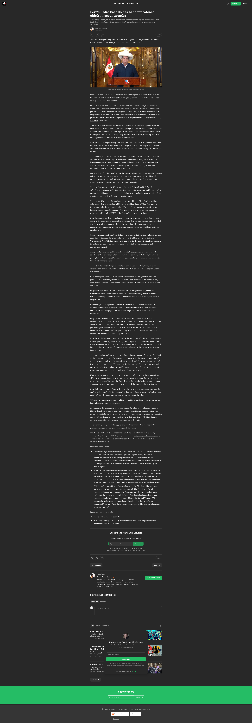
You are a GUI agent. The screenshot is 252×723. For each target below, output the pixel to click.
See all (94, 680)
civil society (95, 358)
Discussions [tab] (105, 626)
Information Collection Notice (125, 665)
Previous (97, 565)
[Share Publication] (228, 4)
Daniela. (103, 671)
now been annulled (153, 221)
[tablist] (98, 601)
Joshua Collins (103, 638)
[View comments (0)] (97, 35)
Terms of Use (135, 664)
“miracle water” (121, 370)
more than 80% (96, 310)
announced (94, 384)
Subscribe (235, 4)
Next (156, 565)
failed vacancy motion (116, 414)
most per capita (110, 307)
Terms (136, 709)
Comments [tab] (94, 601)
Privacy (130, 709)
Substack (116, 719)
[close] (144, 633)
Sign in (245, 4)
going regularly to (97, 204)
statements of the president (145, 435)
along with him (129, 330)
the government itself (123, 358)
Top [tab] (92, 626)
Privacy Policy (141, 665)
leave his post (133, 327)
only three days (121, 355)
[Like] (92, 35)
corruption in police (100, 324)
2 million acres (137, 470)
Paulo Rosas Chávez (101, 28)
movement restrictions (103, 489)
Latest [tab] (98, 626)
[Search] (223, 4)
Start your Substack (121, 714)
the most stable (134, 296)
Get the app (136, 714)
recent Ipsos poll (116, 408)
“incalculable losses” (151, 482)
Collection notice (144, 709)
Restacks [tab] (103, 601)
